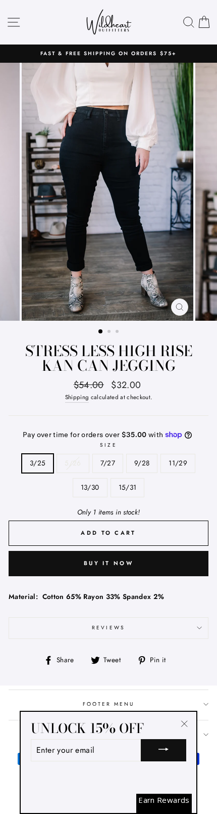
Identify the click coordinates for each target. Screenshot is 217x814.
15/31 (128, 487)
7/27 (107, 463)
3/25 (37, 463)
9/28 (141, 463)
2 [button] (110, 332)
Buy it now (108, 563)
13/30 (90, 487)
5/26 (73, 463)
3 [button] (118, 332)
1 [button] (100, 331)
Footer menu (109, 704)
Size (108, 445)
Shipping (77, 397)
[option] (108, 54)
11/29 (178, 463)
